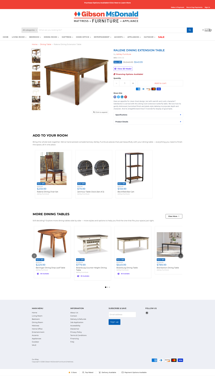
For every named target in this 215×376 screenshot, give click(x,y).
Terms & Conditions (78, 335)
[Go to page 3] (109, 287)
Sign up (114, 322)
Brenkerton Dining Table (168, 268)
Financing (74, 339)
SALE (161, 37)
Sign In (207, 7)
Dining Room (51, 37)
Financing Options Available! (129, 74)
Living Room (18, 37)
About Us (74, 313)
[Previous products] (34, 255)
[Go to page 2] (107, 287)
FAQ (72, 342)
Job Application (76, 322)
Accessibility (75, 326)
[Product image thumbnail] (36, 59)
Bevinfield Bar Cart (126, 192)
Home (6, 37)
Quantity (117, 78)
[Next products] (180, 255)
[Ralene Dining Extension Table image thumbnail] (36, 52)
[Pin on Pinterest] (125, 97)
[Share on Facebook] (115, 97)
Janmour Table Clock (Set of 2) (90, 192)
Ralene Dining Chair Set (47, 192)
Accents (118, 37)
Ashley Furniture (123, 54)
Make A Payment (177, 7)
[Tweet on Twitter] (118, 97)
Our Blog (35, 359)
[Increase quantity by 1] (133, 83)
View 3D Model (124, 69)
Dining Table (45, 44)
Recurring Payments (194, 7)
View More (172, 216)
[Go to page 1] (105, 287)
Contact (73, 316)
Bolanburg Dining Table (127, 268)
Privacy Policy (76, 332)
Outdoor (149, 37)
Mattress (67, 37)
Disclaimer (74, 329)
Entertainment (102, 37)
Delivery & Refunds (78, 319)
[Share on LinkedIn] (122, 97)
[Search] (190, 30)
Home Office (83, 37)
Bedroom (34, 37)
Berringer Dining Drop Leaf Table (50, 268)
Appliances (133, 37)
